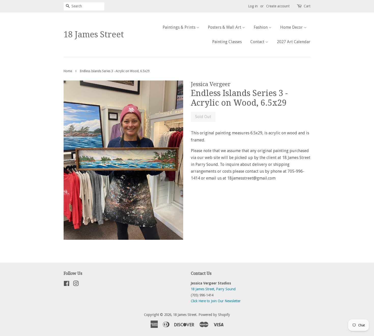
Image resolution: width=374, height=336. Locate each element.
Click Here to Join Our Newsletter (216, 301)
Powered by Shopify (214, 315)
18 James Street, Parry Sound (213, 289)
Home (68, 71)
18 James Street (94, 34)
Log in (253, 6)
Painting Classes (227, 41)
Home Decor (292, 27)
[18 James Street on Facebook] (66, 284)
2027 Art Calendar (293, 41)
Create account (278, 6)
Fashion (261, 27)
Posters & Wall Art (225, 27)
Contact (257, 41)
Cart (307, 6)
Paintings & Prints (179, 27)
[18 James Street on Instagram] (76, 284)
